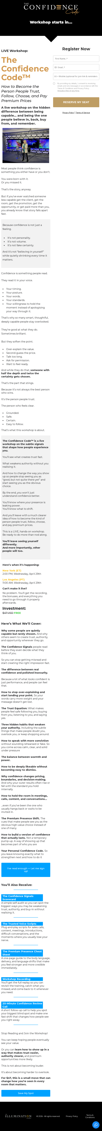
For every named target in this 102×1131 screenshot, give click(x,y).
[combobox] (56, 76)
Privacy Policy (68, 113)
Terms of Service (83, 113)
